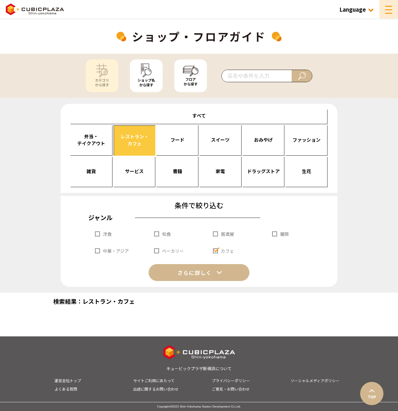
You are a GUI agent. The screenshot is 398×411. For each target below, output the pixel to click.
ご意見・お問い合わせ (231, 389)
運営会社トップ (67, 380)
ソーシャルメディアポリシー (314, 380)
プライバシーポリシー (231, 380)
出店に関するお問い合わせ (156, 389)
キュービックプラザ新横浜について (199, 368)
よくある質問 (65, 389)
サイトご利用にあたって (154, 380)
